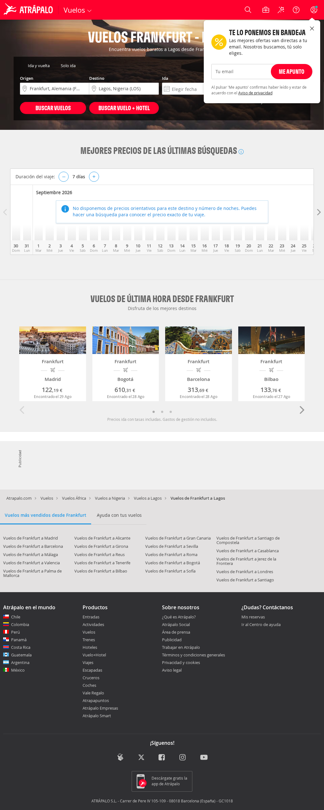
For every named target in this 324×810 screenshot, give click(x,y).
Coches (89, 685)
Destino (96, 78)
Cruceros (91, 677)
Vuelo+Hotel (94, 655)
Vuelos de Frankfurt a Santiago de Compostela (248, 540)
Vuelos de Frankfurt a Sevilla (171, 546)
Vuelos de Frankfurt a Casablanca (247, 551)
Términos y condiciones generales (193, 655)
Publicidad (172, 639)
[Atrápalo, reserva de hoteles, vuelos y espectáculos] (29, 10)
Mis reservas (253, 617)
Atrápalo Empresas (100, 708)
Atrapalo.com (19, 498)
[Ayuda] (296, 10)
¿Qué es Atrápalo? (179, 617)
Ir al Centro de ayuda (261, 624)
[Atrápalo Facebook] (162, 758)
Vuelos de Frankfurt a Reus (99, 554)
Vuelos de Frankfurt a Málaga (30, 554)
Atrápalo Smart (97, 715)
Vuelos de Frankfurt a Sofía (170, 571)
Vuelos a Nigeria (110, 498)
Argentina (20, 662)
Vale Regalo (93, 693)
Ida (165, 78)
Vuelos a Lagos (148, 498)
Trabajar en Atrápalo (181, 647)
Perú (15, 632)
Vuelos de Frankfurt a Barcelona (33, 546)
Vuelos (46, 498)
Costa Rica (20, 647)
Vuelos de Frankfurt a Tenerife (102, 563)
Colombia (20, 624)
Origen (26, 78)
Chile (15, 617)
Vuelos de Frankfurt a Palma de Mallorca (32, 573)
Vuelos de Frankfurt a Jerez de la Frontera (246, 561)
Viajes (88, 662)
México (18, 670)
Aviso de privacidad (255, 92)
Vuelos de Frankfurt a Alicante (102, 538)
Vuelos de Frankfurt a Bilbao (100, 571)
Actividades (93, 624)
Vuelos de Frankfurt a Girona (101, 546)
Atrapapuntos (96, 700)
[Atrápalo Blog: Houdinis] (120, 757)
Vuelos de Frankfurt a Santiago (245, 580)
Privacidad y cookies (181, 662)
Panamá (19, 639)
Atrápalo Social (176, 624)
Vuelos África (74, 498)
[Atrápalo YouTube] (204, 758)
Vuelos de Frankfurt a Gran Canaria (178, 538)
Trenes (89, 639)
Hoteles (90, 647)
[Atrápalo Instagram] (183, 758)
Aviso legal (172, 670)
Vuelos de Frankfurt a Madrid (30, 538)
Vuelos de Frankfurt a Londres (244, 571)
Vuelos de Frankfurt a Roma (171, 554)
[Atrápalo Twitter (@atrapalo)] (141, 758)
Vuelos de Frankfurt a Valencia (31, 563)
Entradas (91, 617)
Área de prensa (176, 632)
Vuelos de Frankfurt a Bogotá (172, 563)
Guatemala (21, 655)
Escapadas (92, 670)
